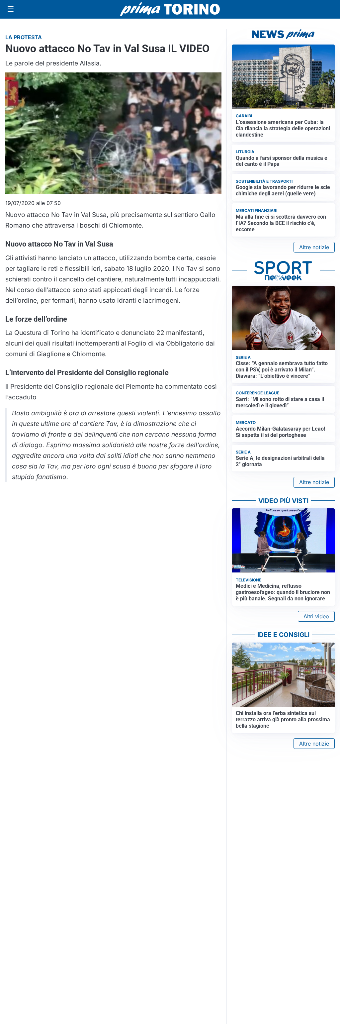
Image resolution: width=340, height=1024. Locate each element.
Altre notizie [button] (314, 247)
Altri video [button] (316, 616)
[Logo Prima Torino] (170, 9)
